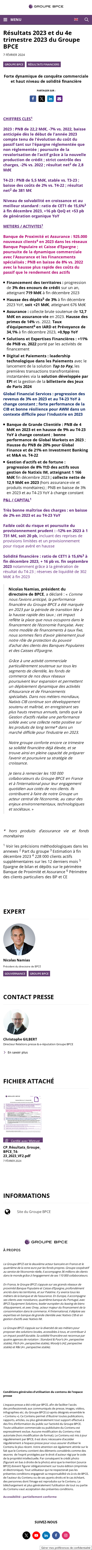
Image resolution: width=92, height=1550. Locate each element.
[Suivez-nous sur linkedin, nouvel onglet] (46, 1535)
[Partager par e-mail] (59, 98)
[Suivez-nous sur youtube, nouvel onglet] (36, 1535)
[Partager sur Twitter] (41, 98)
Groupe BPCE (14, 64)
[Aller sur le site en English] (76, 19)
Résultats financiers (43, 64)
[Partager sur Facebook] (33, 98)
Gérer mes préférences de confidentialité (66, 1548)
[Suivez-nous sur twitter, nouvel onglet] (26, 1535)
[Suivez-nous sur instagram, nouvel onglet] (66, 1535)
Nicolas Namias (16, 960)
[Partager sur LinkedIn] (50, 98)
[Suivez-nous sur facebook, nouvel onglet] (56, 1535)
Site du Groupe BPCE (34, 1212)
